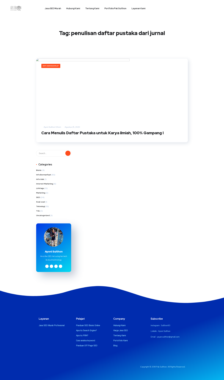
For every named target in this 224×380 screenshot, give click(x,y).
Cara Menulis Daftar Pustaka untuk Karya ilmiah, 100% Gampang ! (102, 132)
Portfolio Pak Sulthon (115, 8)
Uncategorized (43, 215)
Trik (38, 211)
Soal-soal (40, 202)
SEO (38, 197)
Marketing (40, 193)
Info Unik (40, 179)
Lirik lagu (40, 188)
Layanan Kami (138, 8)
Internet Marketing (44, 184)
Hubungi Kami (73, 8)
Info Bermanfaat (51, 66)
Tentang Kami (92, 8)
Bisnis (38, 170)
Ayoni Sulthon (164, 331)
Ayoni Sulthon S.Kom (52, 127)
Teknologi (40, 206)
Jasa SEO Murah (53, 8)
